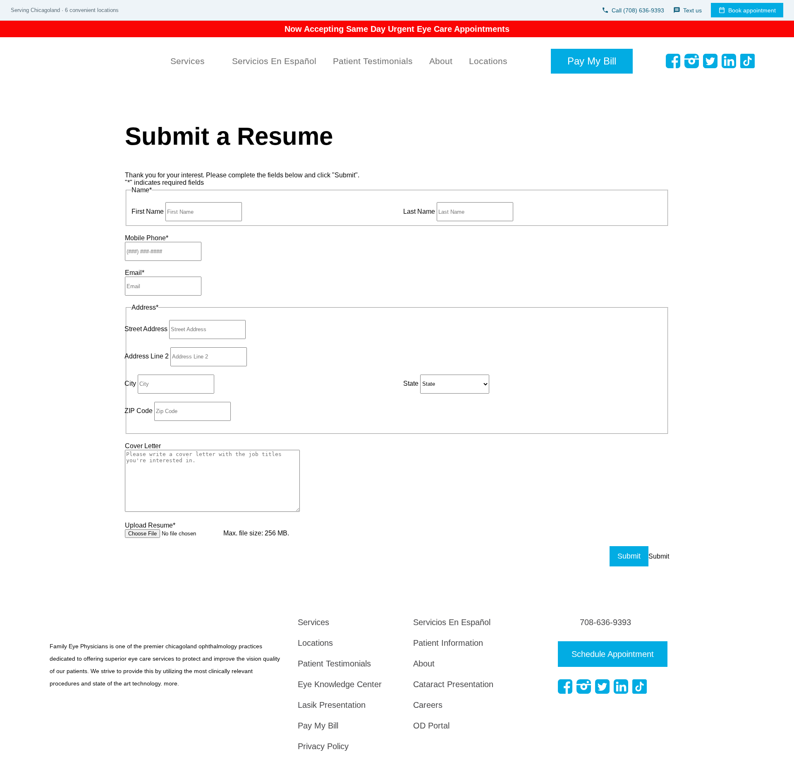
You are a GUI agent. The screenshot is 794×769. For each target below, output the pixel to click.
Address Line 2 (146, 356)
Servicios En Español (274, 61)
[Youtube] (766, 61)
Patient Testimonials (373, 61)
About (440, 61)
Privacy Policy (323, 746)
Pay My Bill (318, 725)
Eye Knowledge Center (340, 684)
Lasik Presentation (332, 704)
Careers (427, 704)
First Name (148, 211)
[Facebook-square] (673, 61)
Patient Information (448, 642)
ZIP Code (138, 410)
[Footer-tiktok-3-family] (747, 61)
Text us (692, 10)
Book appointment (752, 10)
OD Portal (431, 725)
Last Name (419, 211)
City (130, 383)
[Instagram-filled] (691, 61)
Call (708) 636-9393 (638, 10)
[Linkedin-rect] (729, 61)
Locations (488, 61)
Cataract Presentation (453, 684)
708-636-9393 (605, 622)
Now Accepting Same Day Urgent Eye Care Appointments (397, 28)
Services (187, 61)
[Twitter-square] (710, 61)
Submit (629, 556)
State (411, 383)
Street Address (145, 328)
